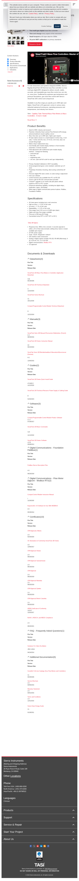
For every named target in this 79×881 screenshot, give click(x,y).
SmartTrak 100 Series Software (37, 440)
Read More (31, 120)
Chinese (7, 801)
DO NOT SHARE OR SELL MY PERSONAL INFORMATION (39, 871)
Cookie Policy (33, 13)
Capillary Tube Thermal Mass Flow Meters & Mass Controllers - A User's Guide (47, 115)
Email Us (10, 86)
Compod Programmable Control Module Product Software (45, 417)
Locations (15, 776)
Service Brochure (33, 681)
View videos (10, 46)
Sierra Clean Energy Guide (36, 706)
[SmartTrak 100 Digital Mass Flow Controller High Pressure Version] (18, 38)
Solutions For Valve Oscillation (37, 646)
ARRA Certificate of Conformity (37, 608)
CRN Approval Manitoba (35, 580)
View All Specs (33, 223)
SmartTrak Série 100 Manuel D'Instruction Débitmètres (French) (47, 333)
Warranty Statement (34, 689)
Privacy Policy (49, 13)
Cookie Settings (46, 26)
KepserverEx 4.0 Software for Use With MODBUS (43, 506)
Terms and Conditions (34, 697)
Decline (65, 26)
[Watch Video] (9, 42)
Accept (57, 26)
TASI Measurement (51, 869)
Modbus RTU (48, 242)
